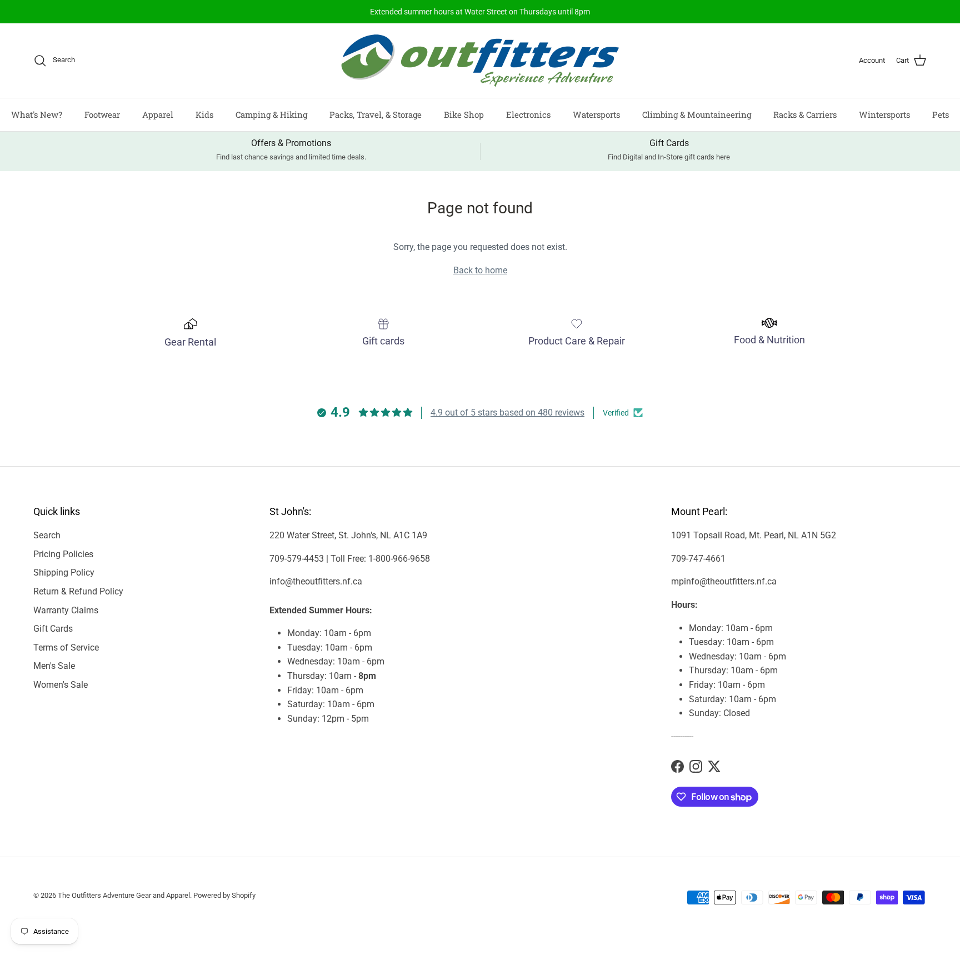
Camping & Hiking (271, 114)
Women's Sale (60, 684)
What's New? (36, 114)
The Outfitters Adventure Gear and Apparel (124, 895)
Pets (940, 114)
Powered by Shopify (224, 895)
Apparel (157, 114)
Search (47, 535)
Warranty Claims (65, 610)
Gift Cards (53, 628)
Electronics (528, 114)
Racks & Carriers (805, 114)
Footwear (102, 114)
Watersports (596, 114)
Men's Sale (54, 666)
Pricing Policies (63, 554)
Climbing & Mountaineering (696, 114)
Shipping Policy (63, 572)
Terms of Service (66, 647)
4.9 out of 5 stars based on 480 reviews (507, 412)
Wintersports (884, 114)
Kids (204, 114)
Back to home (480, 270)
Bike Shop (464, 114)
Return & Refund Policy (78, 591)
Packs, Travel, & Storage (375, 114)
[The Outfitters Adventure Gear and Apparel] (480, 60)
